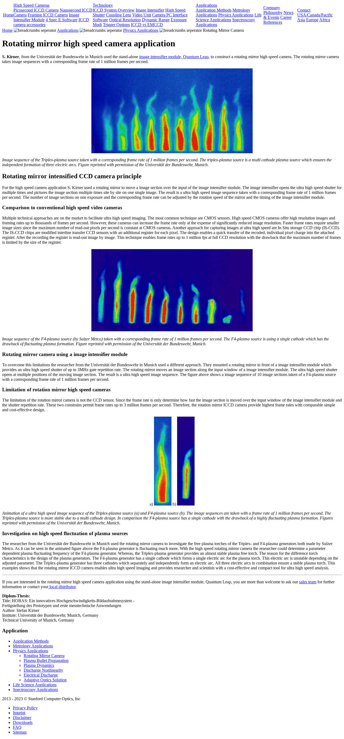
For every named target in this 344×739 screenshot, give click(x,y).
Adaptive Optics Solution (45, 680)
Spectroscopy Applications (35, 689)
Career (286, 17)
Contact (303, 10)
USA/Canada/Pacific (315, 15)
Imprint (19, 712)
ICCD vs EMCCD (147, 24)
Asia (301, 20)
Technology (103, 5)
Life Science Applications (228, 17)
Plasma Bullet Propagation (46, 660)
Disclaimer (22, 717)
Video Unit (141, 15)
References (272, 22)
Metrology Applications (33, 646)
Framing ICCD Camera (48, 15)
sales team (307, 582)
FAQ (17, 727)
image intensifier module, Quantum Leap (174, 56)
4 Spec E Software (61, 20)
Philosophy (272, 12)
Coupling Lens (118, 15)
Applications (206, 5)
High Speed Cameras (31, 5)
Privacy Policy (25, 708)
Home (8, 15)
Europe (312, 20)
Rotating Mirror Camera (44, 655)
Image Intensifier (150, 10)
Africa (324, 20)
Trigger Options (116, 24)
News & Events (278, 15)
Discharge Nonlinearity (43, 670)
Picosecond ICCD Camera (36, 10)
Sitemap (20, 732)
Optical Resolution (125, 20)
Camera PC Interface (170, 15)
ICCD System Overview (114, 10)
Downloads (23, 722)
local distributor (62, 586)
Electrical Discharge (41, 675)
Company (271, 7)
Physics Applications (235, 15)
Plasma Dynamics (39, 665)
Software (100, 20)
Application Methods (213, 10)
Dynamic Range (156, 20)
